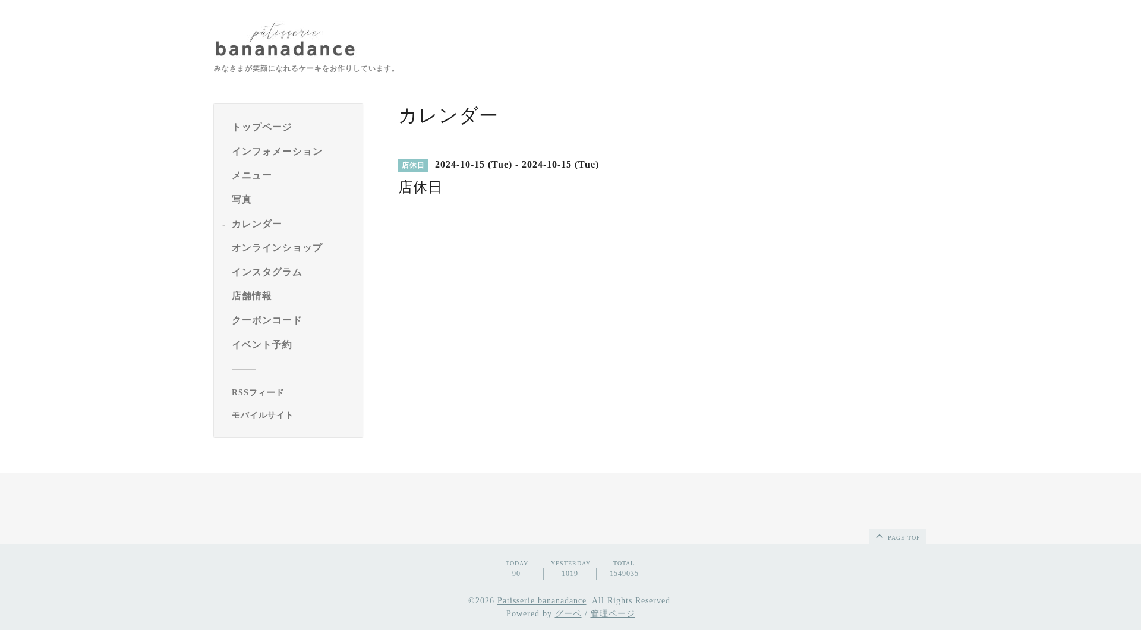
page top (903, 537)
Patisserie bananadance (542, 600)
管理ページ (613, 613)
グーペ (568, 613)
